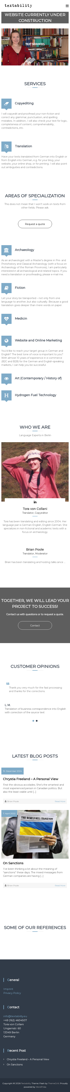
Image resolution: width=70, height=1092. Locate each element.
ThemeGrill (53, 1083)
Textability (26, 1083)
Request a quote (35, 49)
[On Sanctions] (35, 834)
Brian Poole (13, 801)
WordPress (41, 1087)
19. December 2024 (12, 771)
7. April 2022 (9, 813)
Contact (35, 625)
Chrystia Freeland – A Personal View (30, 779)
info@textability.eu (15, 1016)
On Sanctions (13, 863)
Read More (60, 801)
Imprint (8, 989)
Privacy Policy (12, 993)
